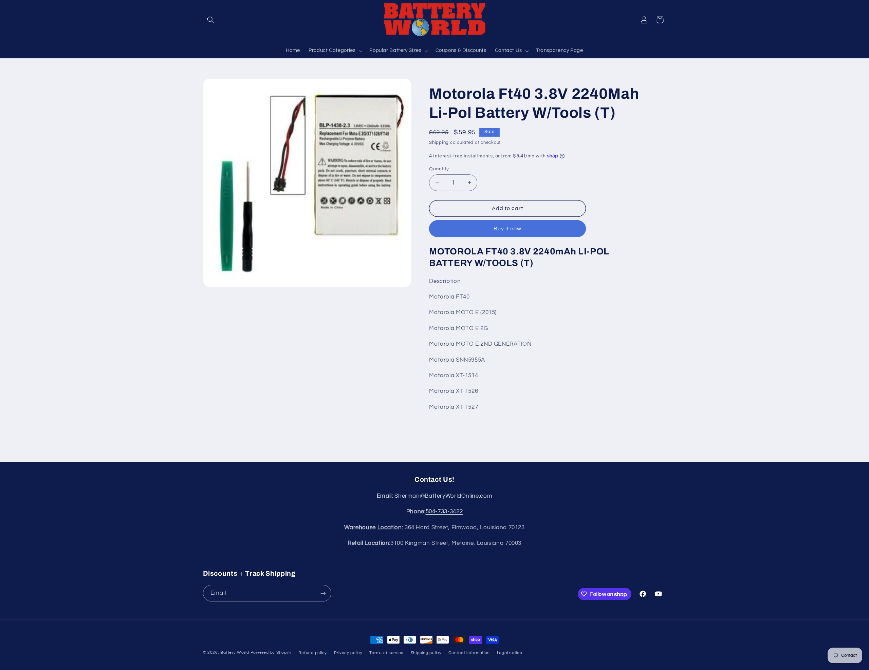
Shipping (439, 142)
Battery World (234, 652)
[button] (211, 19)
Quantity (439, 168)
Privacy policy (348, 653)
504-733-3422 (444, 512)
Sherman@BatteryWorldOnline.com (443, 496)
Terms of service (386, 653)
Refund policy (312, 653)
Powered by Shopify (271, 652)
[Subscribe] (323, 593)
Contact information (469, 653)
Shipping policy (426, 653)
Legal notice (509, 653)
